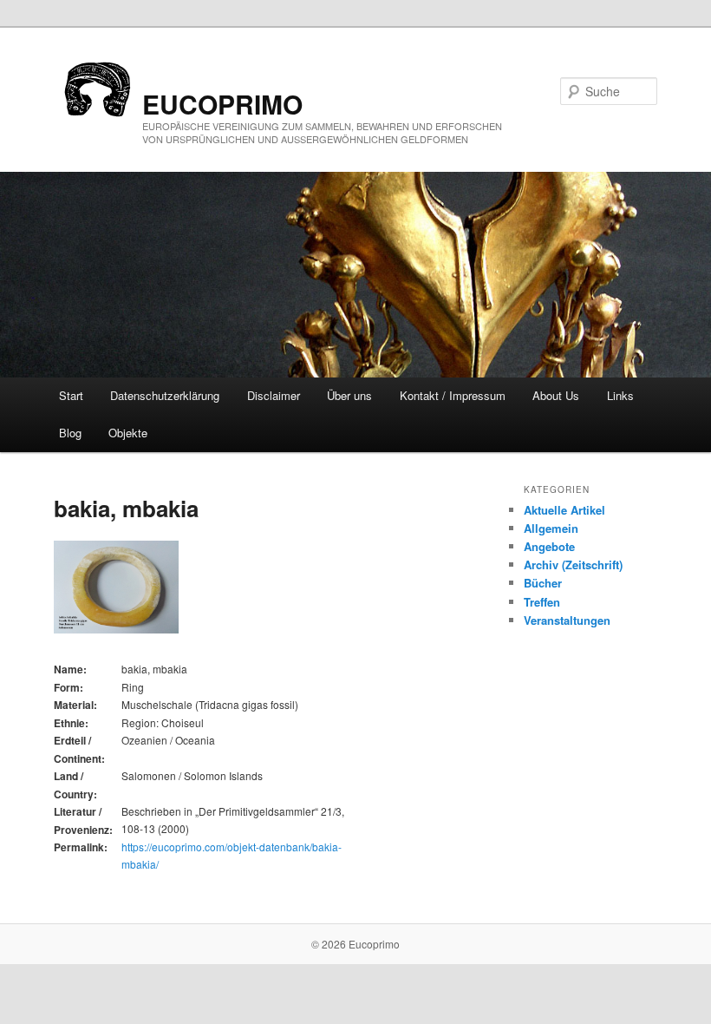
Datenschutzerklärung (164, 395)
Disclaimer (273, 395)
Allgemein (551, 528)
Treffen (542, 602)
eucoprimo (222, 103)
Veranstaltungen (567, 620)
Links (620, 395)
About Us (555, 395)
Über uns (349, 395)
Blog (70, 432)
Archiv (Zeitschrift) (573, 564)
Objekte (127, 432)
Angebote (549, 546)
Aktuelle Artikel (564, 510)
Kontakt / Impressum (453, 395)
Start (71, 395)
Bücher (543, 582)
